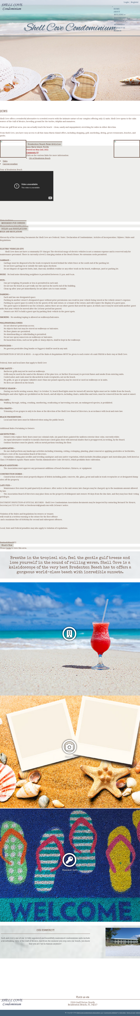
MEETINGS (119, 21)
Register (135, 2)
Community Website (110, 1013)
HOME (117, 9)
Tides (5, 161)
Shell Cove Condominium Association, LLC (90, 1013)
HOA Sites (122, 1013)
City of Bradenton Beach (39, 158)
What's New (6, 545)
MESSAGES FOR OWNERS (13, 223)
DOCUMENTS (120, 18)
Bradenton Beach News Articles (44, 144)
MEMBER (118, 24)
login (8, 548)
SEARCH (117, 30)
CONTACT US (119, 28)
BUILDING (119, 14)
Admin (138, 1013)
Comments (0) (32, 152)
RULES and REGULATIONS (14, 229)
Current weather (10, 164)
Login (126, 2)
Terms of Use (131, 1013)
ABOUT (117, 11)
